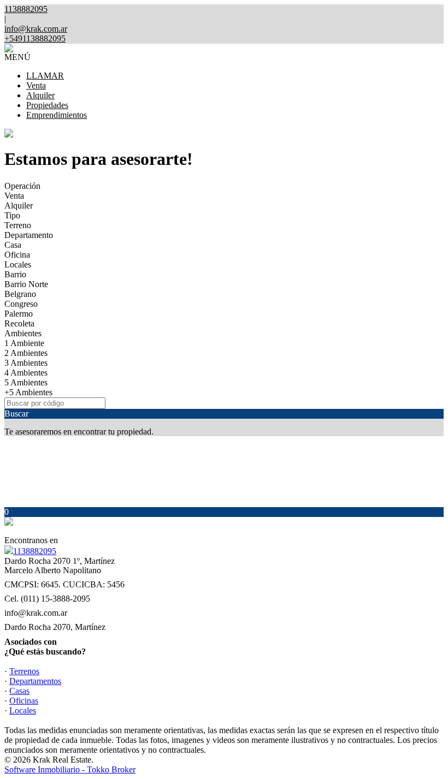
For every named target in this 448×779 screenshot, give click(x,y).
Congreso (21, 303)
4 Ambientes (26, 372)
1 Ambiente (24, 343)
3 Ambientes (26, 362)
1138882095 (34, 551)
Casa (12, 244)
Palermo (18, 313)
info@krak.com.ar (35, 28)
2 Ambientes (26, 353)
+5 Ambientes (28, 392)
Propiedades (47, 105)
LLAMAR (45, 75)
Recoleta (19, 323)
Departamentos (35, 681)
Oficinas (23, 700)
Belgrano (20, 294)
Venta (36, 85)
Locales (17, 264)
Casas (19, 690)
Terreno (17, 225)
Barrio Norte (26, 284)
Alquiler (40, 95)
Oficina (17, 254)
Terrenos (24, 671)
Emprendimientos (56, 115)
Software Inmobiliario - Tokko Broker (69, 769)
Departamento (28, 235)
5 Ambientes (26, 382)
